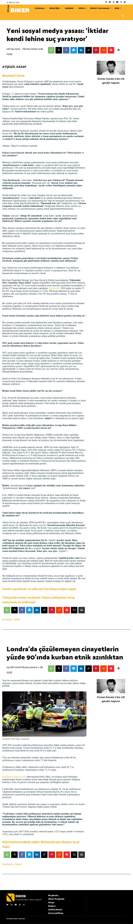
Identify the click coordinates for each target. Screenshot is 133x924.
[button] (123, 16)
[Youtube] (117, 2)
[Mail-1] (125, 2)
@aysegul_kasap (13, 75)
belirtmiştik (54, 288)
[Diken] (17, 8)
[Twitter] (113, 2)
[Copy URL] (88, 50)
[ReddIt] (103, 50)
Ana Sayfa (7, 620)
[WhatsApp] (51, 50)
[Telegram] (73, 50)
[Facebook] (121, 2)
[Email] (74, 610)
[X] (58, 50)
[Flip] (111, 50)
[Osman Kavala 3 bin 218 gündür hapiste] (111, 68)
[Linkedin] (81, 50)
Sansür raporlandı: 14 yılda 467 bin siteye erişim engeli (39, 589)
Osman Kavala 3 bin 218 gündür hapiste (110, 81)
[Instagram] (106, 2)
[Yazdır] (81, 610)
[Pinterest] (96, 50)
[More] (118, 50)
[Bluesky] (110, 2)
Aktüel (17, 620)
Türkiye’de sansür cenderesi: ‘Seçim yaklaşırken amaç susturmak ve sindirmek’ (38, 600)
